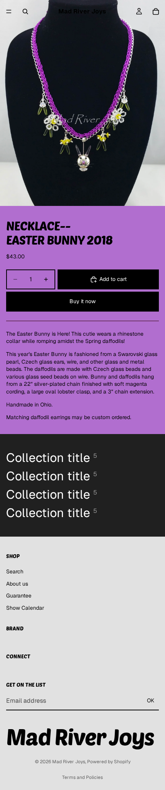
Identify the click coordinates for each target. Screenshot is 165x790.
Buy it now (82, 301)
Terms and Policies (82, 777)
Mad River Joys (68, 762)
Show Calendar (25, 607)
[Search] (25, 11)
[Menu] (9, 11)
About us (17, 583)
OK (150, 700)
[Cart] (155, 11)
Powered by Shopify (108, 762)
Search (14, 571)
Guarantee (18, 595)
